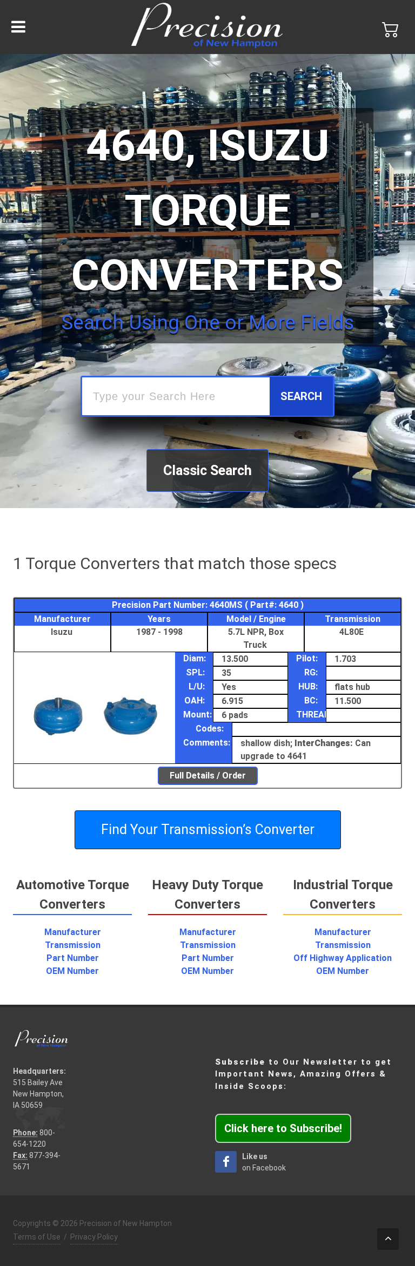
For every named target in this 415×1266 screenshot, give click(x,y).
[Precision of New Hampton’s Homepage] (207, 27)
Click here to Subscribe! (283, 1128)
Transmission (73, 945)
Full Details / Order (208, 775)
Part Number (72, 958)
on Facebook (264, 1162)
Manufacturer (72, 932)
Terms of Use (37, 1237)
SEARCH (301, 396)
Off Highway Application (342, 958)
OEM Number (72, 971)
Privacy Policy (94, 1237)
